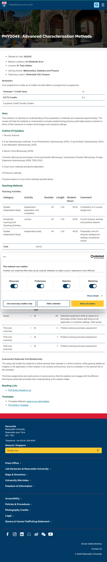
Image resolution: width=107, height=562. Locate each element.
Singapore (21, 445)
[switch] (40, 286)
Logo (4, 5)
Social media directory (91, 543)
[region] (53, 223)
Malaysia (9, 445)
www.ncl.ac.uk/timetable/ (38, 401)
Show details (93, 296)
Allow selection (54, 303)
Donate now (12, 450)
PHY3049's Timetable (18, 405)
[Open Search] (96, 5)
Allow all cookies (87, 303)
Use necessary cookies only (19, 303)
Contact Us (96, 548)
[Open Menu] (102, 5)
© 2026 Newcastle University (88, 553)
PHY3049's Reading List (19, 390)
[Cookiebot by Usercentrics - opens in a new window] (92, 257)
